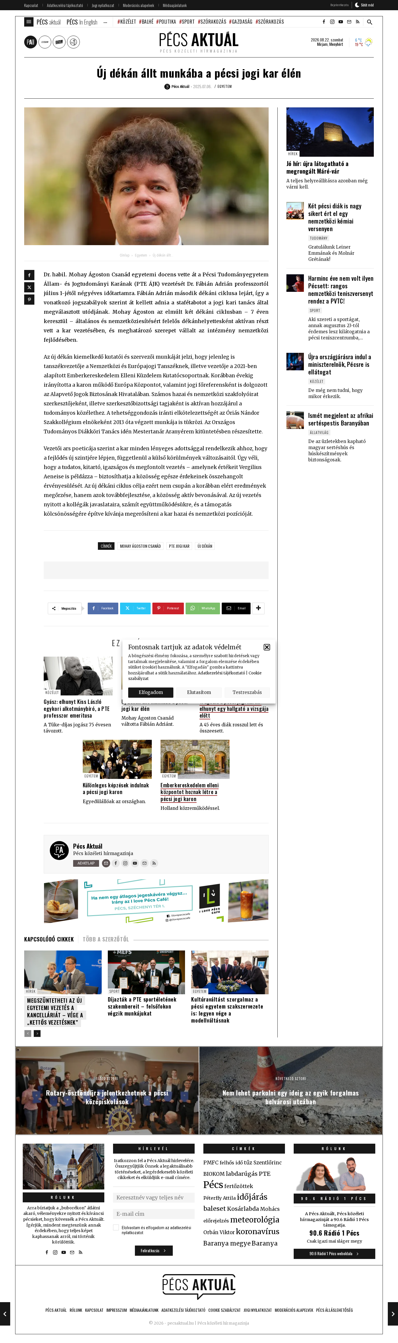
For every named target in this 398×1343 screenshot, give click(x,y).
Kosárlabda (243, 1208)
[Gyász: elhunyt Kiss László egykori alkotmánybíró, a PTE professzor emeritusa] (78, 676)
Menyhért (336, 44)
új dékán (205, 546)
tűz (248, 1162)
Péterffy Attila (219, 1198)
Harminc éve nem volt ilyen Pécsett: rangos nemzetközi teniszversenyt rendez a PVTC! (341, 289)
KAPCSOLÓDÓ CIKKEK (49, 939)
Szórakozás (213, 21)
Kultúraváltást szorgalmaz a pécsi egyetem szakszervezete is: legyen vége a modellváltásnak (227, 1009)
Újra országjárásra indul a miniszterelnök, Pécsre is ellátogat (339, 364)
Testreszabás (247, 692)
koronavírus (257, 1231)
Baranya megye (227, 1243)
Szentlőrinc (267, 1163)
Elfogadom (151, 692)
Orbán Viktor (219, 1232)
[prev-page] (27, 1033)
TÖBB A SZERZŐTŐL (106, 939)
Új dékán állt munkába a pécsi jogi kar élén (154, 705)
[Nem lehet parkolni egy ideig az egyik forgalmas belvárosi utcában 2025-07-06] (393, 1313)
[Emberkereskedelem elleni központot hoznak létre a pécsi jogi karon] (195, 759)
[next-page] (37, 1033)
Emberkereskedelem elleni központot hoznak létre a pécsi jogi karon (190, 792)
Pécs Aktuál (87, 846)
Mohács (270, 1209)
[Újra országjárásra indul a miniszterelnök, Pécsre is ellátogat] (295, 361)
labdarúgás (242, 1173)
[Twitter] (29, 287)
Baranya (265, 1243)
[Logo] (199, 1287)
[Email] (106, 863)
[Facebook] (29, 275)
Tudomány (318, 238)
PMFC (211, 1162)
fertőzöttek (238, 1186)
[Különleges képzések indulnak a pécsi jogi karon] (117, 759)
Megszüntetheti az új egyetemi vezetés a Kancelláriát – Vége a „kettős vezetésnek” (55, 1011)
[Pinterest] (29, 299)
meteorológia (254, 1220)
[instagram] (332, 22)
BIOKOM (214, 1174)
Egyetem (225, 86)
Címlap (124, 255)
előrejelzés (216, 1221)
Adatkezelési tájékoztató (221, 672)
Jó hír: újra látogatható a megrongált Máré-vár (317, 167)
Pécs (213, 1184)
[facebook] (324, 22)
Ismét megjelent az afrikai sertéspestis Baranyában (340, 419)
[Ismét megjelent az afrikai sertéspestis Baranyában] (295, 420)
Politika (167, 21)
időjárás (252, 1197)
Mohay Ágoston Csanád (140, 546)
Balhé (147, 21)
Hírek (31, 991)
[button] (267, 647)
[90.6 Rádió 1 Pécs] (334, 1189)
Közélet (128, 21)
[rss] (357, 22)
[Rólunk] (63, 1166)
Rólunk (63, 1197)
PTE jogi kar (179, 546)
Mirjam (322, 44)
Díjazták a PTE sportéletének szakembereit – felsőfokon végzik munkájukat (142, 1006)
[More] (258, 608)
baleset (214, 1209)
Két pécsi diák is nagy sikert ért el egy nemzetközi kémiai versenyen (334, 217)
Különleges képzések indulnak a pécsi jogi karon (116, 788)
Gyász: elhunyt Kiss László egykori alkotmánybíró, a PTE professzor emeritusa (77, 708)
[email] (349, 22)
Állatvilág (319, 432)
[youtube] (341, 22)
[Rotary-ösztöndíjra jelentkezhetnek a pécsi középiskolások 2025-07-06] (5, 1313)
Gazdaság (242, 21)
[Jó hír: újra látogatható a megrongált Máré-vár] (330, 132)
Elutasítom (199, 692)
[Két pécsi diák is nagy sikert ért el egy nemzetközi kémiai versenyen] (295, 210)
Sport (188, 21)
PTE (264, 1173)
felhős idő (231, 1163)
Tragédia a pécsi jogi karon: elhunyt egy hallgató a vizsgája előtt (234, 708)
